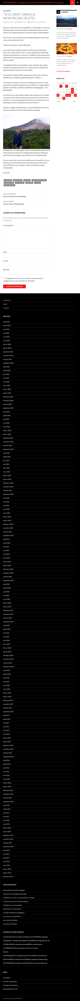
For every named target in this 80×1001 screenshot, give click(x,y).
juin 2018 (6, 678)
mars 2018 (6, 689)
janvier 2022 (7, 520)
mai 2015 (6, 816)
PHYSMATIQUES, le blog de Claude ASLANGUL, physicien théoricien (25, 963)
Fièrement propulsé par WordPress (12, 998)
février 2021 (7, 562)
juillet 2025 (7, 370)
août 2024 (6, 412)
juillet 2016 (7, 764)
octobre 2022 (7, 490)
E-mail (6, 261)
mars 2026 (6, 340)
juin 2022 (6, 502)
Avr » (74, 101)
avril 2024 (6, 423)
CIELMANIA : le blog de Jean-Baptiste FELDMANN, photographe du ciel (26, 940)
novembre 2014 (8, 839)
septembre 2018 (8, 667)
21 (58, 95)
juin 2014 (6, 854)
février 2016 (7, 783)
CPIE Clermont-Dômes (39, 180)
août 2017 (6, 715)
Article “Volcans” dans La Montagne (14, 195)
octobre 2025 (7, 359)
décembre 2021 (8, 524)
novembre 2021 (8, 528)
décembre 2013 (8, 876)
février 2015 (7, 828)
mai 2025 (6, 378)
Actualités (7, 11)
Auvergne (8, 180)
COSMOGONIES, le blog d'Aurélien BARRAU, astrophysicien (22, 944)
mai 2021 (6, 550)
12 (72, 89)
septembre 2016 (8, 756)
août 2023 (6, 453)
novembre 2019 (8, 614)
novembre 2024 (8, 400)
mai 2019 (6, 637)
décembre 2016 (8, 745)
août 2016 (6, 760)
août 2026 (6, 322)
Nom (5, 252)
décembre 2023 (8, 438)
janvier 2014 (7, 873)
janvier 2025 (7, 393)
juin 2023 (6, 460)
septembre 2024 (8, 408)
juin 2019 (6, 633)
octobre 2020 (7, 577)
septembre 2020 (8, 580)
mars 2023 (6, 472)
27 (75, 95)
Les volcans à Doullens (10, 920)
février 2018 (7, 693)
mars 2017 (6, 734)
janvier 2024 (7, 434)
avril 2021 (6, 554)
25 (69, 95)
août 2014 (6, 850)
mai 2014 (6, 858)
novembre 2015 (8, 794)
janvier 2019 (7, 652)
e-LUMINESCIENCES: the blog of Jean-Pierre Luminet (20, 948)
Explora (5, 952)
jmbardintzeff (21, 22)
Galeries (64, 12)
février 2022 (7, 517)
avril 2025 (6, 382)
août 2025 (6, 367)
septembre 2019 (8, 622)
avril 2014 (6, 861)
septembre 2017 (8, 711)
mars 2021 (6, 558)
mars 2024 (6, 427)
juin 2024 (6, 419)
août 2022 (6, 498)
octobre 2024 (7, 404)
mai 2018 (6, 681)
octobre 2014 (7, 843)
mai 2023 (6, 464)
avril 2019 (6, 640)
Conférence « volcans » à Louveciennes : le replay (18, 898)
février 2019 (7, 648)
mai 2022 (6, 505)
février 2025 (7, 389)
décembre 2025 (8, 352)
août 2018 (6, 670)
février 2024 (7, 430)
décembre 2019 (8, 610)
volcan (37, 182)
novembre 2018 (8, 659)
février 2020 (7, 603)
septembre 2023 (8, 449)
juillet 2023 (7, 457)
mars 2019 (6, 644)
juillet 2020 (7, 588)
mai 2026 (6, 333)
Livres (5, 304)
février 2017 (7, 738)
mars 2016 (6, 779)
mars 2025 (6, 385)
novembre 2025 (8, 355)
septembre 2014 (8, 846)
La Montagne (9, 182)
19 (72, 92)
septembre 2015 (8, 801)
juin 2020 (6, 592)
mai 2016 (6, 771)
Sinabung (29, 182)
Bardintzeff (18, 180)
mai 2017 (6, 726)
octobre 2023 (7, 445)
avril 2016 (6, 775)
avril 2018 (6, 685)
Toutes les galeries (63, 71)
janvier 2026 (7, 348)
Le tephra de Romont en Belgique (13, 913)
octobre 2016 (7, 753)
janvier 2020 (7, 607)
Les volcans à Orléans (10, 924)
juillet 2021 (7, 543)
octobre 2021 (7, 532)
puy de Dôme (20, 182)
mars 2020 (6, 599)
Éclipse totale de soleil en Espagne (14, 890)
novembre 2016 (8, 749)
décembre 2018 (8, 655)
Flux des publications (10, 981)
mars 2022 (6, 513)
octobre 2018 (7, 663)
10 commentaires (62, 38)
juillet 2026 (7, 325)
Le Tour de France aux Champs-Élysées (15, 901)
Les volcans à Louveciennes (12, 916)
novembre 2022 (8, 487)
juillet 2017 (7, 719)
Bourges (27, 180)
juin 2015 (6, 813)
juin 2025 (6, 374)
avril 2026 (6, 337)
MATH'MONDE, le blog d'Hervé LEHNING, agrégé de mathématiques (25, 959)
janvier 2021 (7, 565)
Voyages (6, 308)
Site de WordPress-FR (10, 989)
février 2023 (7, 475)
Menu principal (77, 2)
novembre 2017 (8, 704)
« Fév (58, 101)
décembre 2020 (8, 569)
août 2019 (6, 625)
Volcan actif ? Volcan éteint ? (12, 909)
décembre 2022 (8, 483)
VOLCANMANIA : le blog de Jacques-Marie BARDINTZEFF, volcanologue (33, 2)
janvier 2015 (7, 831)
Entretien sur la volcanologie (12, 905)
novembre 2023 (8, 442)
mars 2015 (6, 824)
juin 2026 (6, 329)
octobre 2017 (7, 708)
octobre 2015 (7, 798)
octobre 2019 (7, 618)
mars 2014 (6, 865)
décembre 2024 (8, 397)
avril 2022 (6, 509)
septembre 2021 (8, 535)
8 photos (70, 56)
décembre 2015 (8, 790)
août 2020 (6, 584)
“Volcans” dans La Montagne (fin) (13, 203)
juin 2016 (6, 768)
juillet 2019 (7, 629)
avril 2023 (6, 468)
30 (64, 98)
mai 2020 (6, 595)
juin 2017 (6, 723)
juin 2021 (6, 547)
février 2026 (7, 344)
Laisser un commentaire (38, 22)
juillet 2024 (7, 415)
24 (67, 95)
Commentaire (8, 225)
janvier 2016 (7, 786)
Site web (6, 270)
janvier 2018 (7, 696)
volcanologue (9, 185)
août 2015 (6, 805)
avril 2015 (6, 820)
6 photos (70, 29)
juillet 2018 (7, 674)
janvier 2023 (7, 479)
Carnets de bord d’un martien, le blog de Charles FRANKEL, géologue (25, 937)
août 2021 (6, 539)
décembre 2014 (8, 835)
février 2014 (7, 869)
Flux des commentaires (10, 985)
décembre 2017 (8, 700)
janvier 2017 (7, 741)
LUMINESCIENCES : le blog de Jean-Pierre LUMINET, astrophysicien (25, 955)
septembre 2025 (8, 363)
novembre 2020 (8, 573)
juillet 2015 (7, 809)
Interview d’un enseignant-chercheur (15, 894)
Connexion (6, 978)
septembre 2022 (8, 494)
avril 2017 (6, 730)
